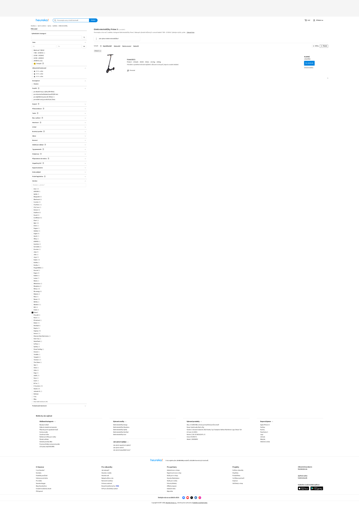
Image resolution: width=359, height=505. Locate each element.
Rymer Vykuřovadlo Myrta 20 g (195, 427)
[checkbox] (32, 50)
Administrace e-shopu (173, 470)
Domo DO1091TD (192, 437)
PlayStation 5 (264, 432)
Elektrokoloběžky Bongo (120, 425)
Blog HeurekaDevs (41, 486)
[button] (57, 37)
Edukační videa (171, 489)
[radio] (32, 71)
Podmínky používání (41, 476)
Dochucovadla (43, 432)
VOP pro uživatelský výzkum (109, 489)
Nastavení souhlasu (107, 481)
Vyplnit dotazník (302, 478)
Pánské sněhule (44, 439)
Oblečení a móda (265, 442)
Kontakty (38, 473)
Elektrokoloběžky (63, 26)
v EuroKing (307, 59)
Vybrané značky (118, 421)
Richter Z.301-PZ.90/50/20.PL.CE (196, 434)
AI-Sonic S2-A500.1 (192, 432)
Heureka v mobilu (106, 473)
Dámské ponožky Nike (45, 442)
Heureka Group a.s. (171, 503)
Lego (261, 434)
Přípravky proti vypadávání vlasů (48, 430)
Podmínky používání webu (199, 503)
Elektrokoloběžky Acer (119, 434)
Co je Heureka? (40, 470)
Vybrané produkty (193, 421)
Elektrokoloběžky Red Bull (120, 432)
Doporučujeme (265, 421)
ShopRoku (235, 473)
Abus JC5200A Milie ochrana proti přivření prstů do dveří (203, 425)
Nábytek (262, 439)
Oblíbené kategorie (46, 421)
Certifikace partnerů (238, 478)
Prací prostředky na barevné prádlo (49, 444)
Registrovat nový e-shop (174, 473)
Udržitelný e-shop (237, 483)
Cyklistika (54, 26)
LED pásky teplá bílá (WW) (46, 447)
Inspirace (235, 481)
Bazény (262, 430)
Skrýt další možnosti (39, 402)
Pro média (39, 481)
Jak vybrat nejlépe (119, 442)
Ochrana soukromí (106, 483)
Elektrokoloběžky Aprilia (120, 430)
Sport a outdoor (42, 26)
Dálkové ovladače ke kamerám (48, 427)
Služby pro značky (172, 481)
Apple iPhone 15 (265, 425)
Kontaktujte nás (302, 469)
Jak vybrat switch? (118, 448)
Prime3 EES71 (131, 59)
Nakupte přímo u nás (107, 478)
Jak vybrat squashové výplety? (122, 445)
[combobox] (71, 20)
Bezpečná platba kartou (108, 486)
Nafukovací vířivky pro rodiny (47, 437)
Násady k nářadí (44, 425)
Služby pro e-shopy (172, 476)
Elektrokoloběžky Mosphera (121, 427)
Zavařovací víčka (44, 434)
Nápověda (170, 491)
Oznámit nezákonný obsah (43, 489)
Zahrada (262, 437)
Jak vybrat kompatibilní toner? (122, 450)
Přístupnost (39, 491)
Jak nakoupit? (105, 470)
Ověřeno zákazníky (237, 470)
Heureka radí (105, 476)
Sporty (49, 26)
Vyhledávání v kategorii (39, 34)
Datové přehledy (172, 483)
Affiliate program (172, 486)
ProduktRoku (236, 476)
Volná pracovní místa (42, 478)
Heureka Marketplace (173, 478)
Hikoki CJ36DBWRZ (192, 439)
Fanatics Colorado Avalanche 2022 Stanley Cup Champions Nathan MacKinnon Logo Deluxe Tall (214, 430)
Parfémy (262, 427)
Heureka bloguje (40, 483)
